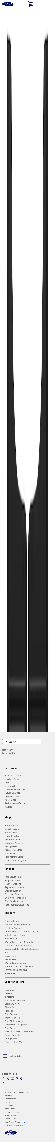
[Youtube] (12, 1078)
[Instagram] (17, 1078)
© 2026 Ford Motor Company (16, 1092)
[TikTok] (3, 1082)
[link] (8, 1096)
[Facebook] (3, 1078)
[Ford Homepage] (11, 1134)
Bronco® (7, 749)
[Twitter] (8, 1078)
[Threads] (21, 1078)
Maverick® (8, 753)
